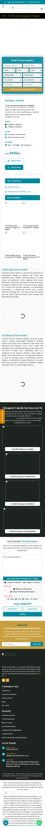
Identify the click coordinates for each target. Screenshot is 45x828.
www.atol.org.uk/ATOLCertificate (30, 825)
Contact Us (6, 691)
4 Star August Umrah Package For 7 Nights (31, 226)
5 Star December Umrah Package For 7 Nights (13, 227)
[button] (4, 316)
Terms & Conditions (9, 694)
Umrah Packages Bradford (22, 504)
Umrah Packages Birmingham (22, 531)
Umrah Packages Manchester (22, 476)
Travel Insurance (8, 719)
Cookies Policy (7, 734)
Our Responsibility (8, 726)
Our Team (5, 705)
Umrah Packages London (22, 449)
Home (4, 16)
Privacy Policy (7, 698)
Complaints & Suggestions (11, 730)
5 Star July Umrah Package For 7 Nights (22, 578)
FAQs (3, 702)
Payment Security (8, 715)
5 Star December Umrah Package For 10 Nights (31, 257)
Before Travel (7, 723)
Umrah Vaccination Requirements (14, 737)
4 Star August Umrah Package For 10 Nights (13, 256)
